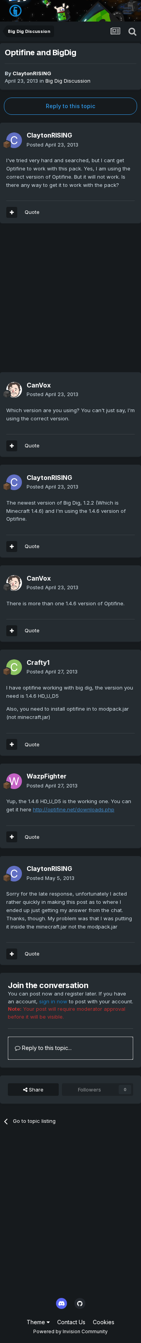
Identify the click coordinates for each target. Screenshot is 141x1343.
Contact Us (71, 1322)
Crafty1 (38, 662)
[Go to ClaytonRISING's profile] (14, 140)
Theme (37, 1322)
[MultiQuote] (11, 212)
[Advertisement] (70, 301)
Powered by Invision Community (70, 1331)
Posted (52, 144)
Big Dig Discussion (67, 81)
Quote (32, 212)
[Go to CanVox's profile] (14, 390)
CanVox (39, 385)
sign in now (53, 1001)
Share (35, 1089)
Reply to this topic (70, 106)
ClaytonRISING (32, 73)
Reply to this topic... (46, 1047)
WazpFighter (47, 776)
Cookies (103, 1322)
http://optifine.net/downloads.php (73, 809)
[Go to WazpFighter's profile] (14, 781)
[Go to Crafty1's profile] (14, 667)
